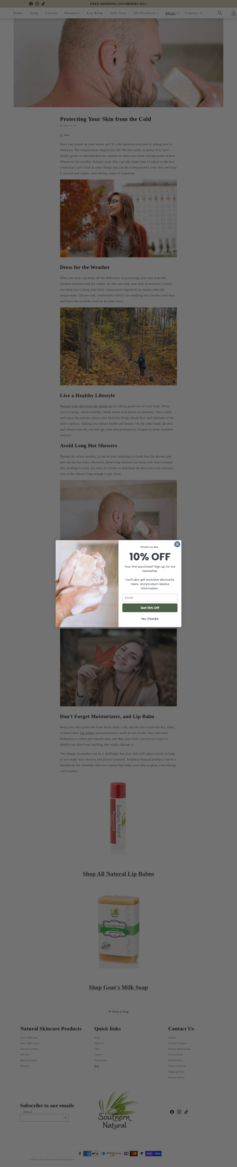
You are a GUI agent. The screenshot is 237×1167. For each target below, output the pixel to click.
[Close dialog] (177, 544)
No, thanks (150, 619)
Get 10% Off (150, 608)
